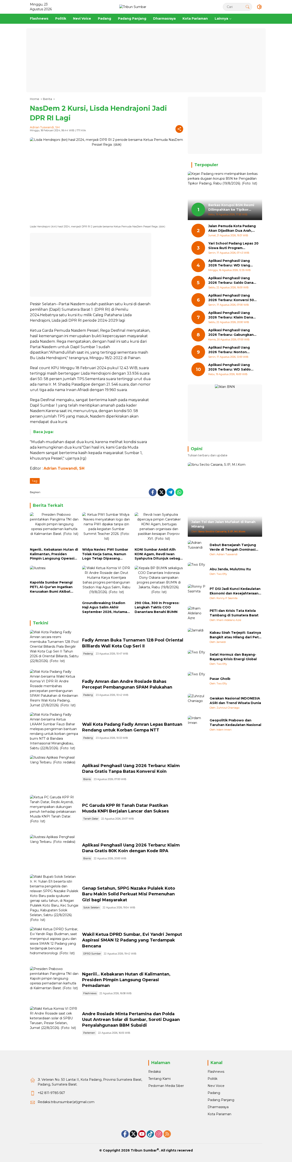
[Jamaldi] (197, 637)
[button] (247, 7)
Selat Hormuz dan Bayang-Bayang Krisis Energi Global (233, 656)
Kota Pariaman (219, 1114)
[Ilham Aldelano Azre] (197, 615)
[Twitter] (161, 492)
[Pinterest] (142, 1134)
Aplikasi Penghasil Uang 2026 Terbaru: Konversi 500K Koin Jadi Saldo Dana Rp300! (233, 298)
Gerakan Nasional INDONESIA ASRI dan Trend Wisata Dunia (235, 700)
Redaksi (154, 1072)
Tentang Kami (159, 1079)
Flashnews (89, 993)
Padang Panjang (221, 1100)
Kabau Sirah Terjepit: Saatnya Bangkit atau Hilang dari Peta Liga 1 (235, 635)
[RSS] (167, 1134)
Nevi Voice (216, 1086)
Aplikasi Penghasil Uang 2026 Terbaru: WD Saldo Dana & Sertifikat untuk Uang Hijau (229, 367)
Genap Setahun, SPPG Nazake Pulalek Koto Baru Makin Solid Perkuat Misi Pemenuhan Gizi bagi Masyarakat (128, 894)
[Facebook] (152, 492)
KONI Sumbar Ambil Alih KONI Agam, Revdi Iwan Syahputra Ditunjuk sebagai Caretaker (159, 554)
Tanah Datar (90, 818)
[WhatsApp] (179, 492)
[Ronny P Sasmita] (197, 593)
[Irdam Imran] (197, 725)
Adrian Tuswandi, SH (45, 127)
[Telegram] (170, 492)
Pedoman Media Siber (166, 1086)
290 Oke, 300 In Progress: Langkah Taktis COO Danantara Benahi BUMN (157, 607)
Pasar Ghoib (220, 679)
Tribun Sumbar (144, 1150)
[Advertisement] (146, 60)
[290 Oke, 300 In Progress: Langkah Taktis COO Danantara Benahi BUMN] (159, 582)
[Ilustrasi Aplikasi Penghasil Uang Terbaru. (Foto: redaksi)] (54, 772)
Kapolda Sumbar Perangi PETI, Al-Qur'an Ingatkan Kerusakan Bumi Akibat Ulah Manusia (51, 587)
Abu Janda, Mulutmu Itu (230, 569)
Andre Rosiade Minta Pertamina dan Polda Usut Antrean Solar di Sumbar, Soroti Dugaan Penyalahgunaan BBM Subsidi (131, 1019)
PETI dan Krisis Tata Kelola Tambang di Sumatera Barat (234, 613)
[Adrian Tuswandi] (197, 549)
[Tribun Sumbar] (132, 7)
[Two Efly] (197, 571)
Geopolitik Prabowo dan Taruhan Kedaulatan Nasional (235, 722)
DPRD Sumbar (92, 953)
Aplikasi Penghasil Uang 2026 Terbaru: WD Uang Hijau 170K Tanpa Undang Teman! (230, 263)
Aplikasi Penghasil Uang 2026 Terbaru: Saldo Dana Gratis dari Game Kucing (230, 280)
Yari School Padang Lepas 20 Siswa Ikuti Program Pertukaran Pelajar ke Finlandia (233, 246)
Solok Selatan (91, 907)
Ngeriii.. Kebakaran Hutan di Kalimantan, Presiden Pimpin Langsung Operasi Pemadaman (54, 554)
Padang (88, 653)
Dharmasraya (218, 1107)
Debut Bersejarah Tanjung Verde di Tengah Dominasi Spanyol (233, 547)
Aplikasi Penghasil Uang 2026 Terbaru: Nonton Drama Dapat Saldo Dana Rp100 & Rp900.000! (230, 350)
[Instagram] (158, 1134)
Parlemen (89, 1032)
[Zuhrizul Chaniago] (197, 703)
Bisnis (87, 779)
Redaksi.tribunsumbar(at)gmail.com (66, 1102)
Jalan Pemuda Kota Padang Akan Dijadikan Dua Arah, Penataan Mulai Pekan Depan (232, 228)
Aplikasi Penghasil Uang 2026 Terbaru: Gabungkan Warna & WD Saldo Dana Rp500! (231, 332)
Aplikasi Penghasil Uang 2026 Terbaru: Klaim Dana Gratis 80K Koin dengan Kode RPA (230, 315)
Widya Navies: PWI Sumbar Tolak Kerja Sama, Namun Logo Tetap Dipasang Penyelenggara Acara (105, 554)
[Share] (179, 129)
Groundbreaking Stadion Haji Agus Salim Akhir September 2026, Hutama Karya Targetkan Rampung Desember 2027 (105, 607)
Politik (212, 1079)
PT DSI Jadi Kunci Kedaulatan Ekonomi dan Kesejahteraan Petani (235, 591)
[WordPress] (150, 1134)
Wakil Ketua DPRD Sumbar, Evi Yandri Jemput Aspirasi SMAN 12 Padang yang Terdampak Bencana (132, 940)
